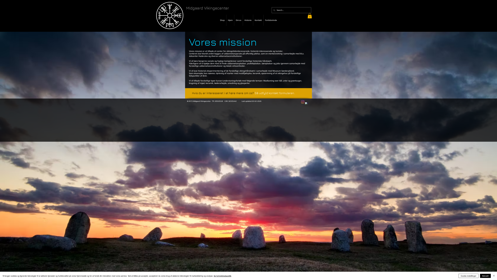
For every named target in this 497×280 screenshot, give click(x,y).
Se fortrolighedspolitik (222, 276)
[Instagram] (302, 101)
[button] (310, 15)
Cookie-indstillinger (468, 276)
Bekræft (485, 276)
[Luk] (493, 276)
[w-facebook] (306, 104)
